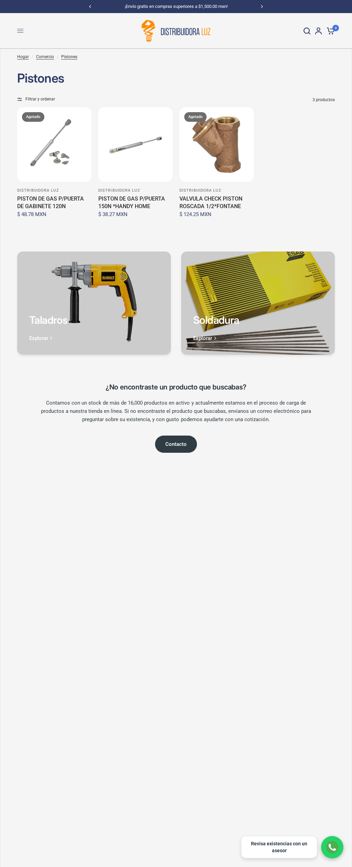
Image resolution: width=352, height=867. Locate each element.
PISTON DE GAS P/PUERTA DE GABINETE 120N (50, 202)
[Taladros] (94, 303)
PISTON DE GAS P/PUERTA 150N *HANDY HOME (131, 202)
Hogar (23, 56)
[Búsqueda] (307, 31)
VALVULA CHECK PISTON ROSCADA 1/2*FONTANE (210, 202)
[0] (329, 31)
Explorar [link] (38, 338)
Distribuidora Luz (38, 190)
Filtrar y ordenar (40, 99)
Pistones (69, 56)
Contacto (176, 444)
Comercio (45, 56)
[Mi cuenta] (318, 31)
